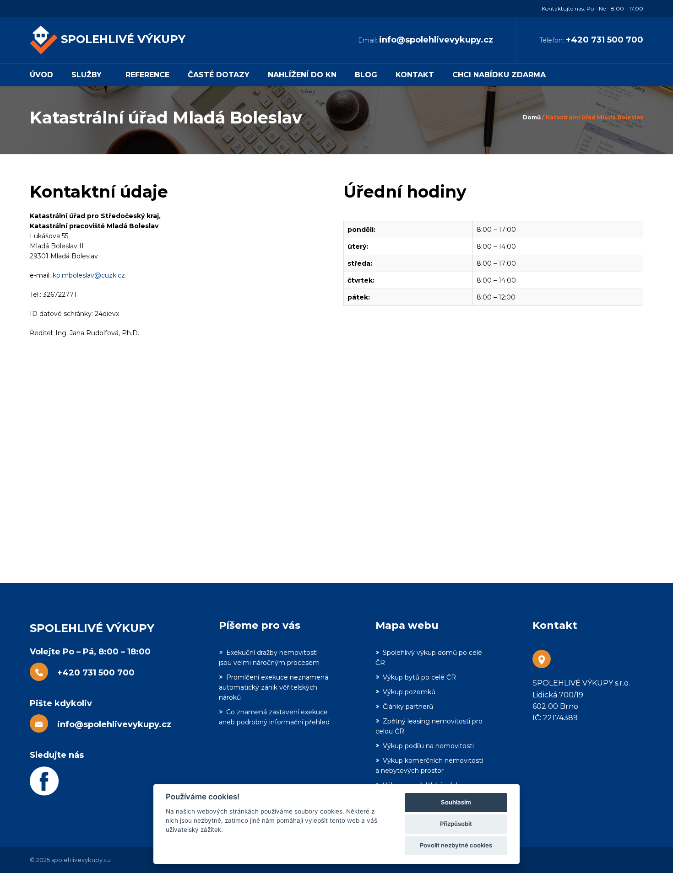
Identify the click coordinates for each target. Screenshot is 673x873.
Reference (147, 74)
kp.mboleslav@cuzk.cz (89, 275)
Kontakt (415, 74)
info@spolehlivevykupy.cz (436, 40)
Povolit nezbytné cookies (456, 845)
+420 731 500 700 (604, 40)
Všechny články (243, 737)
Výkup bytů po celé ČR (419, 677)
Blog (366, 74)
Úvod (41, 74)
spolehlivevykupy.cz (81, 859)
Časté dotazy (219, 74)
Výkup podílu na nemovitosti (428, 746)
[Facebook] (101, 781)
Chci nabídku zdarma (499, 74)
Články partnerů (408, 706)
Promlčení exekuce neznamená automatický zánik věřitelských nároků (273, 687)
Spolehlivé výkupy (123, 39)
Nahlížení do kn (302, 74)
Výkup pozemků (409, 692)
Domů (532, 117)
